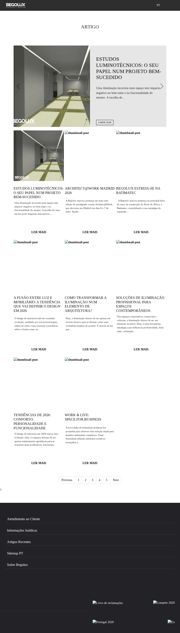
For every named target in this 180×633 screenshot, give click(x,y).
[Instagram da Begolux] (41, 584)
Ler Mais (38, 232)
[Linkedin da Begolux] (64, 584)
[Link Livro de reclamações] (108, 604)
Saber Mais (105, 122)
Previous (66, 480)
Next (116, 480)
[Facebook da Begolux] (18, 584)
